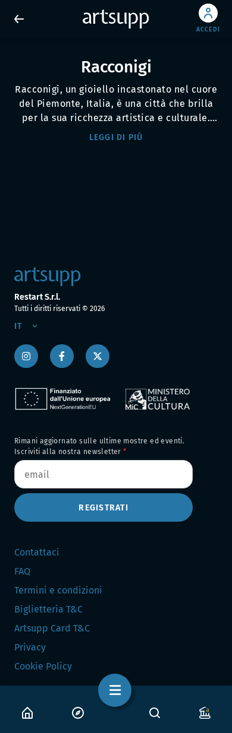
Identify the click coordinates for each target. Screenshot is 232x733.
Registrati (103, 508)
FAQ (22, 571)
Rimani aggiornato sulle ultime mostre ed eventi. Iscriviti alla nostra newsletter (99, 446)
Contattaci (36, 552)
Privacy (30, 647)
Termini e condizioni (58, 590)
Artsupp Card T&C (52, 628)
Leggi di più (116, 137)
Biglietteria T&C (48, 609)
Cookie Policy (43, 666)
